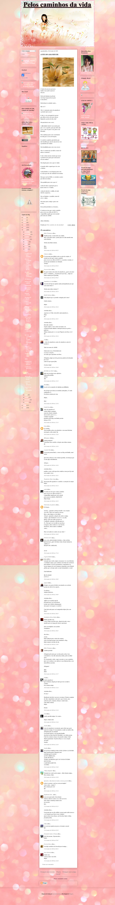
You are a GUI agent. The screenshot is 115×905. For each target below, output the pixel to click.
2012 (25, 225)
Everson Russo (48, 269)
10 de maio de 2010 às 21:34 (51, 710)
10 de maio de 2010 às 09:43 (51, 278)
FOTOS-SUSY (48, 538)
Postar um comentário (48, 864)
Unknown (46, 254)
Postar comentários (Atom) (60, 879)
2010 (25, 230)
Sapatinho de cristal (49, 281)
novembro (27, 234)
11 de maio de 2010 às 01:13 (51, 806)
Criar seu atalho (25, 77)
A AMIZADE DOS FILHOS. (28, 255)
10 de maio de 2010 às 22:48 (51, 767)
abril (26, 395)
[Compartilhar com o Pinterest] (74, 225)
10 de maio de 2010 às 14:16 (51, 446)
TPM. (26, 251)
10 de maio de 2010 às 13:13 (51, 422)
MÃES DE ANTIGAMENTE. (28, 377)
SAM (45, 714)
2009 (25, 405)
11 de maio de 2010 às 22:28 (51, 861)
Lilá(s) (45, 824)
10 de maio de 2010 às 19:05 (51, 594)
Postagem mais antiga (69, 872)
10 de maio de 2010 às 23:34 (51, 791)
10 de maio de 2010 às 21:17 (51, 674)
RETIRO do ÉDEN (49, 371)
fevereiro (27, 400)
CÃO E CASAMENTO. (28, 302)
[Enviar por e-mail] (68, 225)
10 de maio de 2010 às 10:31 (51, 319)
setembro (27, 239)
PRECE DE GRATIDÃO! (28, 310)
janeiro (27, 402)
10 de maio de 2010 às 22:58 (51, 777)
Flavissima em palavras (50, 505)
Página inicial (58, 873)
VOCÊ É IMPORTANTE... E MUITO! (28, 349)
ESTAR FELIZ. (27, 294)
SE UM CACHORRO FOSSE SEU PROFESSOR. (28, 339)
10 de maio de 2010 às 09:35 (51, 250)
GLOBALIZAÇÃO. (28, 298)
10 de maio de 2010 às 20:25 (51, 613)
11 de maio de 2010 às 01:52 (51, 820)
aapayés (46, 583)
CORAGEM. (28, 285)
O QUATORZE (48, 557)
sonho (45, 489)
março (27, 397)
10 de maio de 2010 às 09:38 (51, 266)
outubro (27, 237)
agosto (27, 242)
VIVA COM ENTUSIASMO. (28, 325)
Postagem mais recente (47, 872)
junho (26, 246)
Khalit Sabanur (48, 295)
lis (44, 677)
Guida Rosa (47, 407)
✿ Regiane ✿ (47, 438)
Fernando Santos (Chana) (50, 834)
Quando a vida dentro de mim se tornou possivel (56, 781)
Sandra (46, 726)
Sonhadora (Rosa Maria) (50, 617)
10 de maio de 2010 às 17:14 (51, 553)
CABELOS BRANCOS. (28, 368)
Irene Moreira (47, 852)
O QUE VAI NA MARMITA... (28, 389)
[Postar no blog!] (70, 225)
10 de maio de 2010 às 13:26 (51, 434)
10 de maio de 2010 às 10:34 (51, 336)
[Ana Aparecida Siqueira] (23, 76)
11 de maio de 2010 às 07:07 (51, 840)
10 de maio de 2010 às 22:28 (51, 744)
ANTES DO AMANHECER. (28, 355)
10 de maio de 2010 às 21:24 (51, 687)
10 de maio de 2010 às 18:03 (51, 579)
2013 (25, 222)
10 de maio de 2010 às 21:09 (51, 644)
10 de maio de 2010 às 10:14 (51, 291)
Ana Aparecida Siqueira (26, 73)
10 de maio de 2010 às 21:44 (51, 722)
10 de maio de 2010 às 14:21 (51, 475)
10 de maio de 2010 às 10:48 (51, 367)
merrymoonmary (57, 894)
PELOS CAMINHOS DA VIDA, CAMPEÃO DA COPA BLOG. (28, 264)
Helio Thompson (48, 233)
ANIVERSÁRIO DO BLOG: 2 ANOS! (28, 319)
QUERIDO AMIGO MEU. (28, 289)
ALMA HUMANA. (28, 373)
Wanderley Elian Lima (49, 479)
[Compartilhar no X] (71, 225)
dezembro (27, 232)
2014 (25, 220)
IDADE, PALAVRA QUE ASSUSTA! (28, 274)
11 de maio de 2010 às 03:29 (51, 830)
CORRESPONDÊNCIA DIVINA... (28, 363)
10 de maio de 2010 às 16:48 (51, 534)
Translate (27, 54)
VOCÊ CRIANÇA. (28, 331)
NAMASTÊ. (28, 315)
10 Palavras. (28, 279)
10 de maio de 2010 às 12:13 (51, 381)
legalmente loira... (48, 794)
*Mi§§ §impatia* (48, 771)
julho (26, 244)
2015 (25, 217)
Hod (45, 385)
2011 (25, 227)
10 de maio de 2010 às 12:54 (51, 403)
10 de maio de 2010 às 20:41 (51, 631)
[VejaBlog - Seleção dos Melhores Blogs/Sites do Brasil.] (28, 61)
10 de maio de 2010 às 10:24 (51, 307)
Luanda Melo (47, 450)
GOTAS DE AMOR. (28, 282)
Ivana (45, 426)
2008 (25, 408)
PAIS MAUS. (28, 307)
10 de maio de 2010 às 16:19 (51, 501)
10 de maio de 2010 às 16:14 (51, 486)
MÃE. (26, 359)
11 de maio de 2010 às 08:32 (51, 849)
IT (44, 340)
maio (26, 249)
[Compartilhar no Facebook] (73, 225)
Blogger (71, 894)
